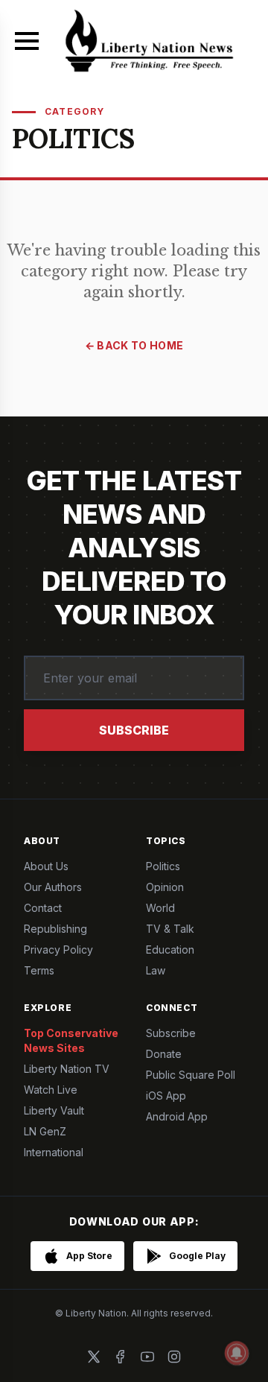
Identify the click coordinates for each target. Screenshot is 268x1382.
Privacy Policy (58, 949)
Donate (164, 1053)
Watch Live (50, 1089)
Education (170, 949)
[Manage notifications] (237, 1353)
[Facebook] (120, 1356)
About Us (46, 866)
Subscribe (134, 730)
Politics (163, 866)
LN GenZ (45, 1131)
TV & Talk (170, 928)
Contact (43, 907)
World (160, 907)
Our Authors (53, 887)
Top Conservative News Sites (71, 1040)
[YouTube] (147, 1356)
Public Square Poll (190, 1074)
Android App (177, 1116)
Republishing (55, 928)
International (53, 1152)
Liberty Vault (54, 1110)
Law (155, 970)
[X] (93, 1356)
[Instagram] (174, 1356)
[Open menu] (27, 41)
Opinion (165, 887)
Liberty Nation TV (66, 1068)
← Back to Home (134, 345)
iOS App (166, 1095)
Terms (39, 970)
